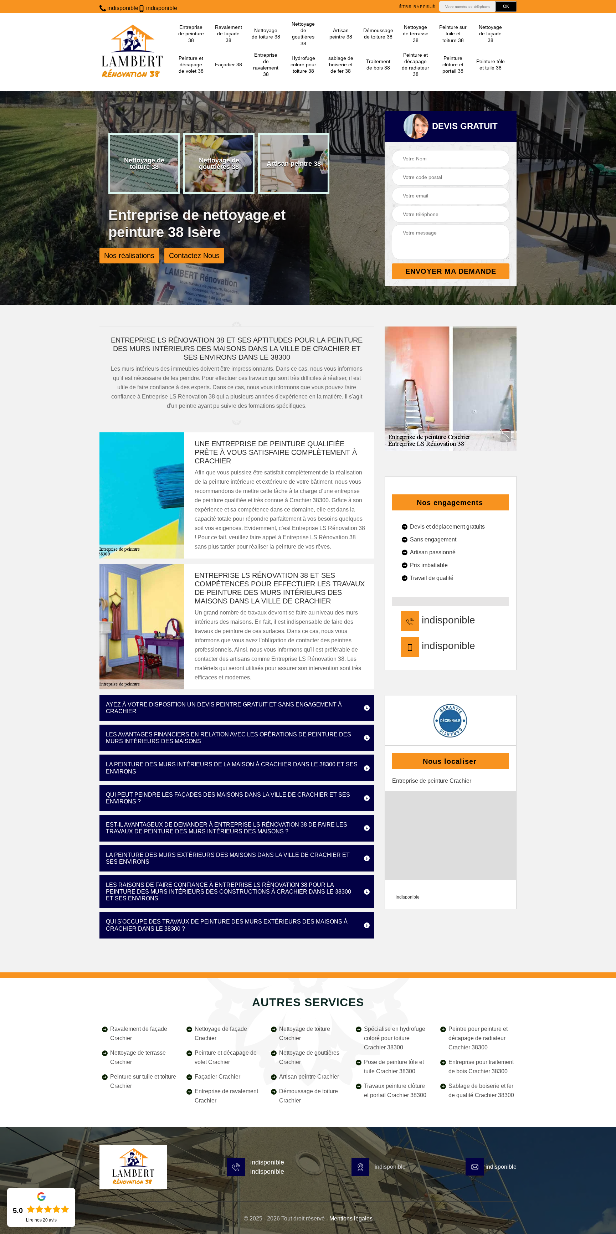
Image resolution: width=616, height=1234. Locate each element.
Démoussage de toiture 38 (378, 33)
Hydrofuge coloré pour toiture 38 (303, 64)
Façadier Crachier (217, 1077)
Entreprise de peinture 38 (191, 33)
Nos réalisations (129, 255)
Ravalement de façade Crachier (138, 1033)
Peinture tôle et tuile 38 (490, 64)
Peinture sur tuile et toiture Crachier (143, 1081)
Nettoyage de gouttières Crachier (309, 1057)
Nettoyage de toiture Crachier (304, 1033)
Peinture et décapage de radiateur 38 (415, 64)
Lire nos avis (41, 1220)
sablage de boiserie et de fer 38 (340, 64)
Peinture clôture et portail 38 (452, 64)
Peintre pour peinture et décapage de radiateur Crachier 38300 (478, 1038)
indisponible (122, 8)
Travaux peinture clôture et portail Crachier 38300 (395, 1090)
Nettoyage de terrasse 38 (415, 33)
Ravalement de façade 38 (228, 33)
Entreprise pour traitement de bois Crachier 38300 (481, 1066)
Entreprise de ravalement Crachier (226, 1096)
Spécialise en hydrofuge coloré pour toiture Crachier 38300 (394, 1038)
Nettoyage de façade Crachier (221, 1033)
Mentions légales (351, 1218)
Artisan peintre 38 (340, 33)
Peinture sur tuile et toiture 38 (453, 33)
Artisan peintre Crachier (309, 1077)
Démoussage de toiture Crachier (308, 1096)
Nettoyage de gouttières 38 (303, 33)
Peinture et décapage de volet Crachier (226, 1057)
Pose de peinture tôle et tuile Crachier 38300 (394, 1066)
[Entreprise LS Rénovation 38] (132, 52)
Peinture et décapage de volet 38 (191, 64)
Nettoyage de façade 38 (490, 33)
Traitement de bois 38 (378, 64)
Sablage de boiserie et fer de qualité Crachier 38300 (481, 1090)
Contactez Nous (194, 255)
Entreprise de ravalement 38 (265, 64)
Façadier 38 (228, 64)
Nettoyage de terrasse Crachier (138, 1057)
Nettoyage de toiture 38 (266, 33)
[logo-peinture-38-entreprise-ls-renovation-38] (133, 1167)
